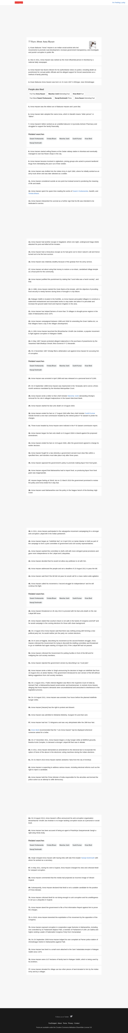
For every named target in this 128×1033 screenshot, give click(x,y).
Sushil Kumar (77, 138)
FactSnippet (53, 1023)
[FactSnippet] (19, 3)
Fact (78, 94)
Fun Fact (37, 94)
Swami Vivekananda (36, 138)
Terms (65, 1023)
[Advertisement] (64, 21)
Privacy (70, 1023)
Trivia (63, 98)
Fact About (41, 98)
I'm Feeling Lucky (118, 2)
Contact (76, 1023)
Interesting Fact (59, 94)
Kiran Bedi (88, 138)
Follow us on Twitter (62, 1017)
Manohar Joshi (64, 138)
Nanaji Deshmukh (36, 143)
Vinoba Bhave (51, 138)
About (60, 1023)
